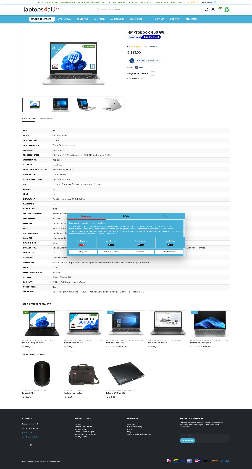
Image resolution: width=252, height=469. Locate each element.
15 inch (55, 140)
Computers (82, 19)
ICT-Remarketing (134, 426)
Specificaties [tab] (28, 119)
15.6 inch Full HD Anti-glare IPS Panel (68, 282)
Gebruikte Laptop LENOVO (31, 340)
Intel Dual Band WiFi (61, 179)
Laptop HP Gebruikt (138, 340)
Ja (53, 189)
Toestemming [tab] (87, 216)
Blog (129, 431)
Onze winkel (175, 19)
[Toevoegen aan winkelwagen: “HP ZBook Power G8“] (183, 314)
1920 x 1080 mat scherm (63, 145)
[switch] (111, 245)
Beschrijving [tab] (46, 119)
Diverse (118, 391)
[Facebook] (25, 445)
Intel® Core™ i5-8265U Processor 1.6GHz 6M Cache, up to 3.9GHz (81, 155)
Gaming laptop (153, 340)
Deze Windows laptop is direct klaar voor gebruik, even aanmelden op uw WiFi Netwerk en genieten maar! (101, 262)
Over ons (131, 424)
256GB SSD (57, 165)
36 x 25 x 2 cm (59, 223)
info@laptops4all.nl (30, 437)
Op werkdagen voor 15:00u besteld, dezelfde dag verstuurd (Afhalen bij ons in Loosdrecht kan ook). (98, 292)
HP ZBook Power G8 (157, 342)
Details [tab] (126, 216)
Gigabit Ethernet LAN (61, 277)
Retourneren (80, 429)
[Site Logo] (42, 10)
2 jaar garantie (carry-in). (64, 238)
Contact (159, 19)
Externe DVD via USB (115, 393)
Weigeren (83, 252)
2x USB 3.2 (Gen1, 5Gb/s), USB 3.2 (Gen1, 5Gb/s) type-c (77, 184)
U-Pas (130, 429)
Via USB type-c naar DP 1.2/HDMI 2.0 (68, 199)
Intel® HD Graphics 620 (62, 169)
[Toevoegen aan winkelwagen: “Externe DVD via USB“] (141, 364)
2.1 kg (54, 243)
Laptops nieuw (64, 19)
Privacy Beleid (81, 437)
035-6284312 (27, 432)
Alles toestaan (168, 252)
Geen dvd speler (60, 257)
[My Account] (213, 9)
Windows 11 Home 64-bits (64, 213)
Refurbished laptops (41, 19)
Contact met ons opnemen (139, 434)
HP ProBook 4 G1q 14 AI (200, 342)
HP (53, 130)
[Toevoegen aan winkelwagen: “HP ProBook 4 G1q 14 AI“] (225, 314)
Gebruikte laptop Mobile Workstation (173, 340)
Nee (54, 287)
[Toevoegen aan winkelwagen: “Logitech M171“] (57, 364)
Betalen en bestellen (83, 427)
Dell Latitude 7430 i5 (74, 342)
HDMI (54, 209)
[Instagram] (31, 445)
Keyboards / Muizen (39, 391)
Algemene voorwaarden (85, 434)
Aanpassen (139, 252)
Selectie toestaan (111, 252)
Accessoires (135, 19)
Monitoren (99, 19)
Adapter (56, 272)
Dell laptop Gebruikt (97, 340)
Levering (78, 424)
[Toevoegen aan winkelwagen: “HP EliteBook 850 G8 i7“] (141, 314)
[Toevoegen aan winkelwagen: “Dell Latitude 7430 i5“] (99, 314)
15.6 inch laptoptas (73, 393)
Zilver (54, 267)
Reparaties (191, 19)
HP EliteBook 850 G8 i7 (116, 342)
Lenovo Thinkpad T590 (33, 342)
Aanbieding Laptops (71, 340)
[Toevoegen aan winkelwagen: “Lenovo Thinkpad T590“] (57, 314)
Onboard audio (59, 174)
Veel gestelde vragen (84, 432)
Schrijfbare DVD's (128, 391)
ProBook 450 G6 (59, 135)
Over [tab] (165, 216)
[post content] (42, 323)
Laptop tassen (79, 391)
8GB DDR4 (57, 160)
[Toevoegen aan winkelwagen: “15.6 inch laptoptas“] (99, 364)
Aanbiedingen (117, 19)
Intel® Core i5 (58, 150)
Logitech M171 (28, 393)
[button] (23, 63)
